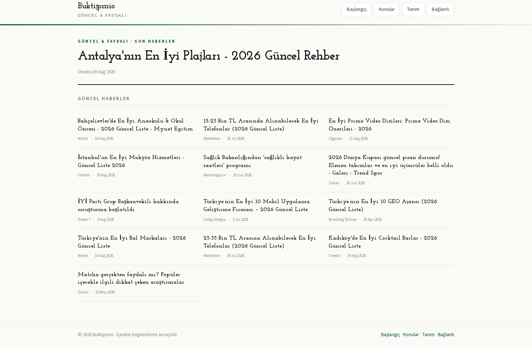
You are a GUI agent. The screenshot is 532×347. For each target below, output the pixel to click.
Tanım (413, 9)
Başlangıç (357, 9)
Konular (386, 9)
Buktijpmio (102, 10)
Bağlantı (440, 9)
